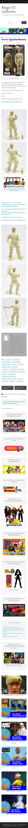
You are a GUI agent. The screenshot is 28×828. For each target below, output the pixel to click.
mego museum (5, 369)
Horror (9, 37)
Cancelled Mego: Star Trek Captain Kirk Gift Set (13, 628)
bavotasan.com (21, 825)
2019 (4, 37)
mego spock (5, 371)
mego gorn (15, 367)
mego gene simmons (7, 367)
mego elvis (14, 364)
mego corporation (6, 364)
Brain (4, 41)
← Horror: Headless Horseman (6, 388)
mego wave (20, 379)
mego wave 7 (12, 381)
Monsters (13, 37)
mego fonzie (21, 364)
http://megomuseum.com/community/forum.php (13, 220)
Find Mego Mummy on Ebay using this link (11, 101)
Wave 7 (18, 37)
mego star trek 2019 (13, 371)
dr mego (8, 359)
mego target (22, 371)
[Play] (5, 615)
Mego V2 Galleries (8, 10)
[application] (14, 610)
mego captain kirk (16, 362)
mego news (13, 369)
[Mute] (20, 615)
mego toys (4, 374)
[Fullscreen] (23, 615)
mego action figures (15, 359)
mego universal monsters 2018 (9, 376)
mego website (20, 381)
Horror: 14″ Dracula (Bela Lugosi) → (19, 388)
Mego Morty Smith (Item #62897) (10, 636)
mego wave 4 (5, 381)
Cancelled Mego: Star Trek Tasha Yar (11, 627)
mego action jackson (6, 362)
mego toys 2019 (11, 374)
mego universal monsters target (9, 379)
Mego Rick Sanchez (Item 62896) (14, 814)
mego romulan (20, 369)
